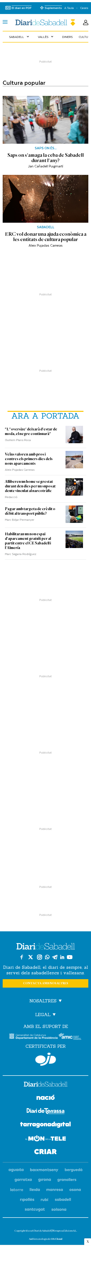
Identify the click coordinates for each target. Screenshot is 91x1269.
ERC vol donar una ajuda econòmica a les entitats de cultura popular (45, 236)
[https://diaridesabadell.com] (45, 1085)
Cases (84, 8)
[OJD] (45, 1059)
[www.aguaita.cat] (16, 1170)
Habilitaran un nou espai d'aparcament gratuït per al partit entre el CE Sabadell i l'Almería (28, 541)
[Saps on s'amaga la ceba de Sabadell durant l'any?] (46, 120)
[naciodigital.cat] (44, 1170)
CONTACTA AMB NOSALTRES (45, 983)
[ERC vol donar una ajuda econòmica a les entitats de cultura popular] (46, 199)
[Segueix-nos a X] (30, 957)
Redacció (11, 496)
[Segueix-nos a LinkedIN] (62, 957)
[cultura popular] (45, 22)
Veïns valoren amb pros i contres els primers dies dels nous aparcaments (29, 458)
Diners (67, 36)
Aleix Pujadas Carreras (46, 245)
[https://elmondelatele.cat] (45, 1139)
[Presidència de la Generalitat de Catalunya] (33, 1036)
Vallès (46, 36)
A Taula (69, 8)
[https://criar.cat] (45, 1152)
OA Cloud (56, 1239)
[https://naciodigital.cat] (45, 1098)
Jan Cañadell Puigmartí (45, 166)
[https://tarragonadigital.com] (45, 1125)
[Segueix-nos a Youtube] (69, 957)
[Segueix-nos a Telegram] (54, 957)
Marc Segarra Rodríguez (20, 553)
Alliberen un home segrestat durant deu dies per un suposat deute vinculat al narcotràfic (30, 486)
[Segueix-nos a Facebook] (21, 957)
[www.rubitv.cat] (45, 1200)
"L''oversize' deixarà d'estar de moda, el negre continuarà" (31, 431)
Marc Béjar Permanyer (19, 519)
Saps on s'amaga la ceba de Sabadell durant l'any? (45, 157)
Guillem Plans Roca (18, 439)
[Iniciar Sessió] (85, 22)
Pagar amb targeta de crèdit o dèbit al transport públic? (30, 511)
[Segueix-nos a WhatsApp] (47, 957)
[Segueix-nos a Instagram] (39, 957)
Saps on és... (46, 148)
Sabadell (19, 36)
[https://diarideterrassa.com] (45, 1112)
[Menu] (5, 22)
